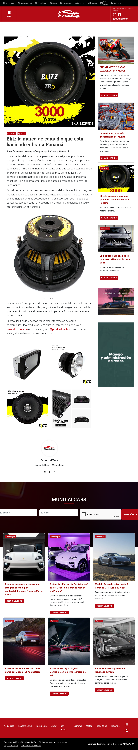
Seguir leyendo (109, 95)
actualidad (105, 229)
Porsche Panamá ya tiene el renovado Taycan (110, 670)
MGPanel (115, 744)
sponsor (21, 134)
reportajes (10, 537)
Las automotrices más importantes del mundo (112, 135)
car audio (11, 134)
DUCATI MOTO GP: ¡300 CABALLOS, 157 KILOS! (112, 69)
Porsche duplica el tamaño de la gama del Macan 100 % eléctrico (23, 670)
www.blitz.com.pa (17, 329)
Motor (53, 726)
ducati (103, 40)
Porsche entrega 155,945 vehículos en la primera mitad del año (68, 672)
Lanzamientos (25, 726)
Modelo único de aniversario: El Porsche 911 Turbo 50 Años (112, 586)
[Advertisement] (69, 29)
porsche (9, 621)
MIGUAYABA (128, 744)
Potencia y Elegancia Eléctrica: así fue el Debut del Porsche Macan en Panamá (69, 587)
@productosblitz (60, 329)
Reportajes (101, 726)
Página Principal (11, 745)
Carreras (78, 726)
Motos (89, 726)
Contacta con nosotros (31, 745)
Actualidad (9, 726)
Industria (115, 726)
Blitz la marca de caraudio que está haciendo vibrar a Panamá (114, 199)
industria (104, 106)
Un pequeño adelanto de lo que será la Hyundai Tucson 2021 (115, 259)
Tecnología (41, 726)
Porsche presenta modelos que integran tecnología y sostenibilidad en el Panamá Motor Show (24, 589)
